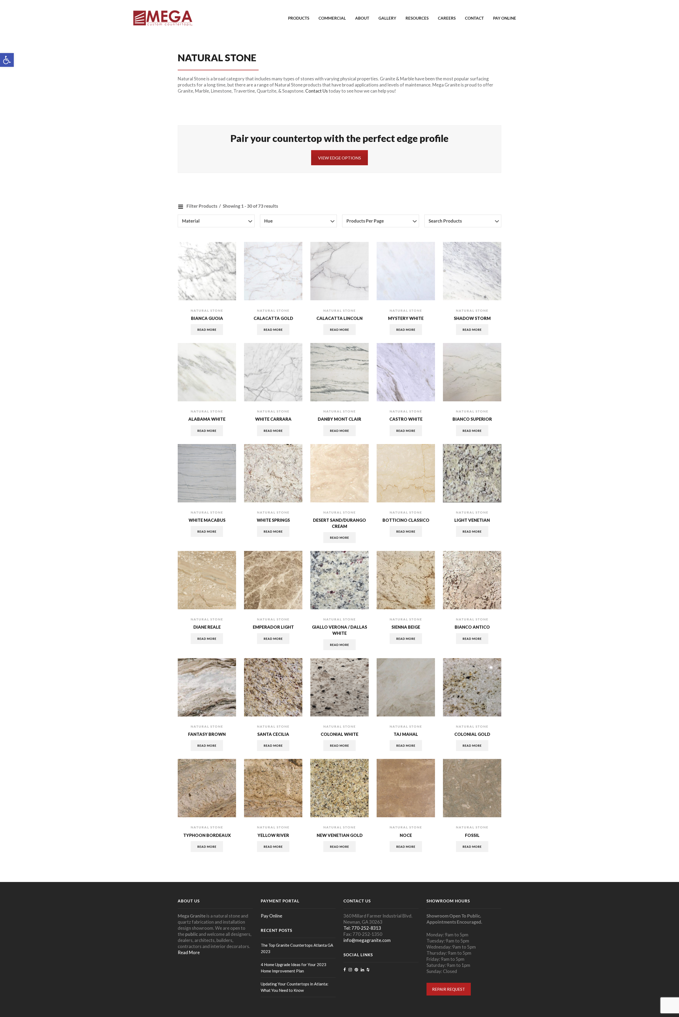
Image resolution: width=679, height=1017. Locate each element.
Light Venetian (472, 520)
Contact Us (316, 91)
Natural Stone (207, 310)
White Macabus (207, 520)
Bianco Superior (472, 418)
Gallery (387, 18)
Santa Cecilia (273, 734)
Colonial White (339, 734)
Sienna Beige (405, 626)
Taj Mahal (406, 734)
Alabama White (206, 418)
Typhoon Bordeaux (207, 835)
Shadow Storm (472, 318)
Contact (474, 18)
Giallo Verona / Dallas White (339, 630)
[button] (7, 60)
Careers (447, 18)
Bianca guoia (207, 318)
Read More (189, 952)
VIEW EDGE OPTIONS (339, 157)
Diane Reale (207, 626)
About (362, 18)
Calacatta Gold (273, 318)
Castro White (406, 418)
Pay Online (504, 18)
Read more (206, 329)
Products (298, 18)
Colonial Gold (472, 734)
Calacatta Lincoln (339, 318)
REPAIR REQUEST (448, 989)
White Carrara (273, 418)
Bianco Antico (472, 626)
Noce (406, 835)
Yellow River (273, 835)
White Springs (273, 520)
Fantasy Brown (207, 734)
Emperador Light (273, 626)
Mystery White (406, 318)
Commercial (332, 18)
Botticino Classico (405, 520)
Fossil (472, 835)
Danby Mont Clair (339, 418)
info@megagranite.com (367, 940)
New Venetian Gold (340, 835)
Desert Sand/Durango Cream (339, 523)
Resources (417, 18)
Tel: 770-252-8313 (362, 928)
